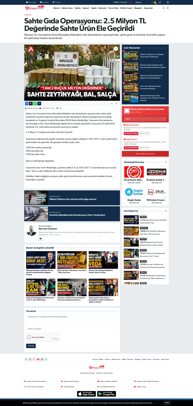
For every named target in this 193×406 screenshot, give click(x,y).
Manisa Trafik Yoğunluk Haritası (148, 381)
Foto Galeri (32, 2)
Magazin (138, 8)
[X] (30, 359)
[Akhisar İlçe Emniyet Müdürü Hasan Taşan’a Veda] (103, 260)
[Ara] (164, 8)
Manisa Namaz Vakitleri (109, 381)
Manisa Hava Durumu (71, 381)
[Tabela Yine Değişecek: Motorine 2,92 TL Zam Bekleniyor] (41, 287)
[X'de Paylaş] (31, 103)
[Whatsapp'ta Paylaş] (35, 103)
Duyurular (148, 8)
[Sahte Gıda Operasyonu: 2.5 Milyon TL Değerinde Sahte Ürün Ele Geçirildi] (72, 73)
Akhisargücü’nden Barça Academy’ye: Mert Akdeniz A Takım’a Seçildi (101, 300)
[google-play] (106, 394)
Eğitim (78, 8)
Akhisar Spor (67, 8)
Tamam (167, 402)
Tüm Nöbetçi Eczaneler (146, 154)
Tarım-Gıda (113, 8)
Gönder (31, 346)
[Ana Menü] (168, 8)
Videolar (46, 2)
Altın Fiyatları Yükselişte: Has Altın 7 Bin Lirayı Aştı (153, 232)
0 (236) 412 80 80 (132, 133)
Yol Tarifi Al (145, 133)
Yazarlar (58, 2)
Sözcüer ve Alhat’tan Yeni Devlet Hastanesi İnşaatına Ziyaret (153, 266)
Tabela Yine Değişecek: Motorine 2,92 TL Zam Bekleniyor (152, 255)
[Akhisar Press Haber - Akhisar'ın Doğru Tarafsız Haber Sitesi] (34, 8)
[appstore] (87, 394)
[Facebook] (26, 359)
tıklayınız (156, 403)
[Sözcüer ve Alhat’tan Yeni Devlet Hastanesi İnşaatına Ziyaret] (72, 287)
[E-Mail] (40, 239)
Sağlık (94, 8)
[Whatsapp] (46, 359)
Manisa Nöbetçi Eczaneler (36, 381)
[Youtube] (38, 359)
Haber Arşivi (141, 387)
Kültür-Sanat (126, 8)
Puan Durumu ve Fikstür (35, 387)
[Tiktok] (42, 359)
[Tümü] (166, 162)
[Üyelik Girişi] (167, 2)
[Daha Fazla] (39, 103)
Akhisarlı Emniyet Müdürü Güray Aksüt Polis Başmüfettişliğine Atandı (39, 272)
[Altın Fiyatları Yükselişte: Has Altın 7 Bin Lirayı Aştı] (72, 260)
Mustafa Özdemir (32, 108)
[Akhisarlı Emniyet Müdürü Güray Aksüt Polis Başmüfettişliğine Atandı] (41, 260)
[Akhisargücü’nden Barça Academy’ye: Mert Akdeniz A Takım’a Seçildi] (103, 287)
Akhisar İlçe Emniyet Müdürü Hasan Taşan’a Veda (151, 243)
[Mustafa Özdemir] (31, 230)
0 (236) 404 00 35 (132, 147)
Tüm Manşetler (68, 387)
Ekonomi (102, 8)
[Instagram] (34, 359)
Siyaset (86, 8)
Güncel (56, 8)
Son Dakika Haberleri (107, 387)
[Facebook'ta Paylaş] (26, 103)
